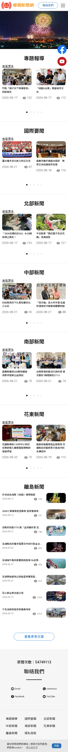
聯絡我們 (48, 5)
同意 (56, 745)
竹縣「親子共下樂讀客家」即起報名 (16, 90)
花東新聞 (49, 726)
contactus (51, 689)
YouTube (50, 696)
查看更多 (8, 66)
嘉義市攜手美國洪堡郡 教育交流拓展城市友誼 (50, 163)
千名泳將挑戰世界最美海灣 (16, 609)
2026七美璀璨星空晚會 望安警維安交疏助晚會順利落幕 (21, 511)
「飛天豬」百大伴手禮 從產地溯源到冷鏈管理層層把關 (50, 304)
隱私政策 (30, 733)
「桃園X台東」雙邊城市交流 (50, 90)
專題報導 (11, 718)
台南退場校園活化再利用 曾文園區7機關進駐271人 (50, 373)
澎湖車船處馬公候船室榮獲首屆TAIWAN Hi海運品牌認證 (18, 577)
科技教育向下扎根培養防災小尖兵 (16, 304)
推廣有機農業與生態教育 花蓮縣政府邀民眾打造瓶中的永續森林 (50, 448)
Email (17, 689)
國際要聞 (30, 718)
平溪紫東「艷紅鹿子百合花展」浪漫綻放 (50, 235)
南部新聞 (30, 726)
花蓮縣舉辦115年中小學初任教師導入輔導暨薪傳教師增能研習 (16, 448)
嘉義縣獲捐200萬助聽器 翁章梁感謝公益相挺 (16, 373)
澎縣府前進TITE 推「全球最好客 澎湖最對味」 (21, 527)
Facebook (19, 696)
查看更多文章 (34, 637)
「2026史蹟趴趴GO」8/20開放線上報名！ (17, 235)
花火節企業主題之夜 (12, 593)
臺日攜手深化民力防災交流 (16, 161)
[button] (31, 45)
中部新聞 (11, 726)
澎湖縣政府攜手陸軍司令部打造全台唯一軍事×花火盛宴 (21, 544)
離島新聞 (11, 733)
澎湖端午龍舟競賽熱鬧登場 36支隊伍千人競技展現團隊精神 (21, 560)
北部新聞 (49, 718)
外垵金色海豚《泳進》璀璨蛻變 (18, 494)
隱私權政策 (32, 747)
